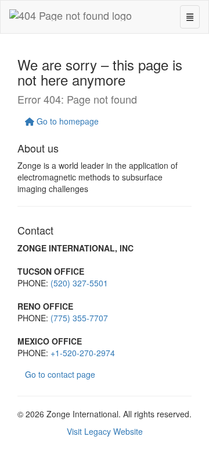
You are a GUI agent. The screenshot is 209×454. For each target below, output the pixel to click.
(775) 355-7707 (79, 318)
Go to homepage (66, 121)
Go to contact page (60, 374)
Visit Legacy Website (105, 431)
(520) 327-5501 (79, 283)
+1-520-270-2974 (83, 353)
